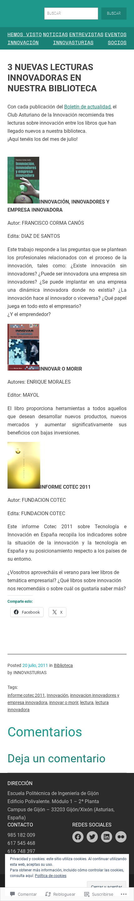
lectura (86, 702)
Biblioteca (63, 665)
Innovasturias (73, 42)
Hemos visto (24, 34)
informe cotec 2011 (26, 695)
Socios (117, 42)
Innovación (23, 42)
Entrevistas (86, 34)
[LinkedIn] (106, 836)
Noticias (55, 34)
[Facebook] (78, 836)
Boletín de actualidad (87, 107)
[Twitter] (92, 836)
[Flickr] (121, 836)
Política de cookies (50, 876)
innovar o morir (63, 702)
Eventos (116, 34)
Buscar (114, 13)
